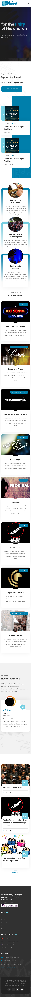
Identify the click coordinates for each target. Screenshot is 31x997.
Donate (3, 929)
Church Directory (6, 923)
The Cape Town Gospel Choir (10, 942)
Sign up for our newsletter (9, 968)
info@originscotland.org (12, 957)
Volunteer (4, 926)
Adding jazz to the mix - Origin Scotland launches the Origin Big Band (15, 822)
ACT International (6, 948)
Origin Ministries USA (9, 945)
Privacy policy (22, 985)
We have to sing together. (13, 787)
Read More (7, 792)
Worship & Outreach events (15, 414)
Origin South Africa (8, 939)
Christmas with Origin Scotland (14, 127)
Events (3, 920)
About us (4, 917)
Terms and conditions (10, 985)
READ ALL (15, 873)
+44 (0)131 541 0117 (10, 960)
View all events (12, 89)
